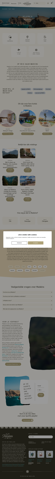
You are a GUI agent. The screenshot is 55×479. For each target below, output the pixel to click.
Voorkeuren (19, 242)
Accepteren (35, 242)
